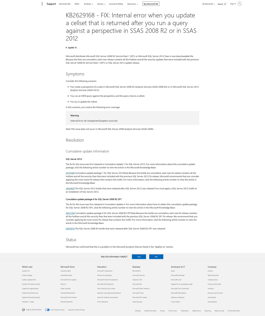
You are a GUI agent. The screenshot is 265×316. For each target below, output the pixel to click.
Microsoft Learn (176, 280)
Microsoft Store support (68, 280)
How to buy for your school (106, 288)
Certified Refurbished (68, 293)
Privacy (162, 311)
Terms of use (172, 311)
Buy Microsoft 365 (151, 4)
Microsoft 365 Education (105, 284)
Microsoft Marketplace (178, 293)
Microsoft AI (136, 271)
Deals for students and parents (107, 297)
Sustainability (212, 302)
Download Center (66, 275)
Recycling (208, 311)
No (156, 256)
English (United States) (34, 310)
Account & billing (116, 4)
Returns (63, 284)
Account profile (66, 271)
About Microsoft (213, 275)
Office (77, 4)
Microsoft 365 (64, 4)
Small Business (137, 302)
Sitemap (138, 311)
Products (87, 4)
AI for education (102, 302)
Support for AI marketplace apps (182, 284)
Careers (210, 271)
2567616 (70, 228)
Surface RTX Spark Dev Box (31, 284)
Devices (100, 4)
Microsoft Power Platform (140, 288)
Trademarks (185, 311)
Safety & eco (196, 311)
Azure (173, 271)
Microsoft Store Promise (69, 297)
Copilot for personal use (30, 293)
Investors (211, 288)
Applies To (72, 47)
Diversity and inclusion (215, 293)
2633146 (70, 213)
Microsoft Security (138, 275)
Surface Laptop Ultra (29, 280)
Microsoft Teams (138, 293)
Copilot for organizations (30, 288)
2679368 (70, 172)
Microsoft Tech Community (180, 288)
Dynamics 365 (137, 280)
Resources (132, 4)
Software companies (178, 297)
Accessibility (212, 297)
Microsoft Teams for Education (107, 280)
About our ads (219, 311)
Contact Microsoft (150, 311)
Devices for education (104, 275)
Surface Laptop (27, 275)
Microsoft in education (104, 271)
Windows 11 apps (28, 302)
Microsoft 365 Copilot (139, 297)
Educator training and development (109, 293)
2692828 (70, 188)
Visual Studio (175, 302)
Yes (139, 256)
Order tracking (65, 288)
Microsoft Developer (178, 275)
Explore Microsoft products (31, 297)
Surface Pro (26, 271)
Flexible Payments (67, 302)
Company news (213, 280)
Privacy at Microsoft (214, 284)
